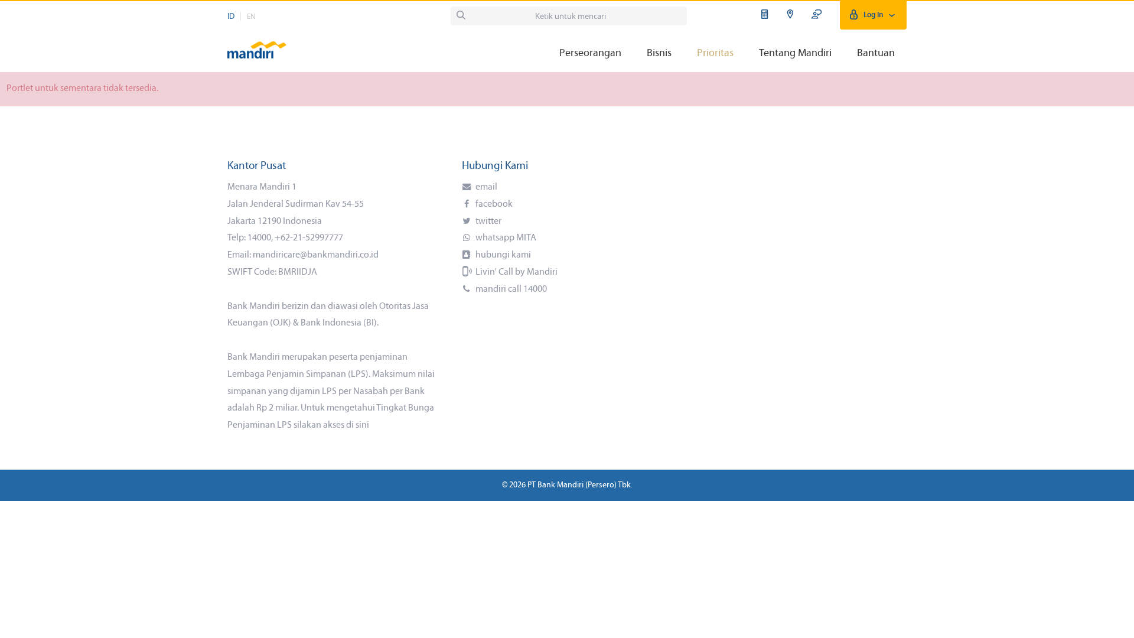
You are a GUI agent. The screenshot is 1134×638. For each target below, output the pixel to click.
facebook (493, 204)
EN (251, 17)
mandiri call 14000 (510, 289)
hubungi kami (502, 255)
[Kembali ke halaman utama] (256, 45)
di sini (357, 425)
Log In (873, 15)
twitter (487, 221)
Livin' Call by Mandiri (516, 272)
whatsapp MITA (505, 238)
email (485, 187)
